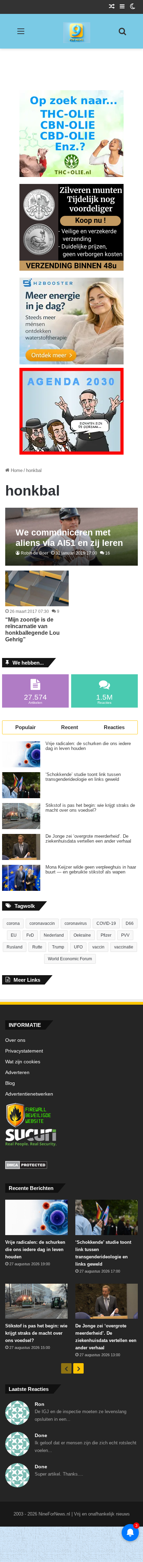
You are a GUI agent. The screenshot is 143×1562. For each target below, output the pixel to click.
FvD (30, 935)
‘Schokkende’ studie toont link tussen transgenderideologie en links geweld (83, 777)
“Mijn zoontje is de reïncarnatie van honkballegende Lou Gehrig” (32, 630)
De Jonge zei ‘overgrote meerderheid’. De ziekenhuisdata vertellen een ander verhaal (88, 839)
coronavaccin (42, 923)
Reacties (114, 727)
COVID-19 (106, 923)
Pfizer (106, 935)
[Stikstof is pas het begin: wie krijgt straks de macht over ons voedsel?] (21, 816)
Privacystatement (24, 1051)
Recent (69, 727)
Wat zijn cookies (22, 1061)
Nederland (54, 935)
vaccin (98, 947)
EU (14, 935)
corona (13, 923)
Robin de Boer (34, 553)
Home (16, 470)
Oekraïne (82, 935)
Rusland (15, 947)
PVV (125, 935)
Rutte (37, 947)
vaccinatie (123, 947)
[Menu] (20, 34)
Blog (10, 1083)
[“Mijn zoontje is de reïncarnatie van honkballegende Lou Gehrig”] (37, 588)
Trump (58, 947)
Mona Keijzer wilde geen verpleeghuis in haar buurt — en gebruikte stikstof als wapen (90, 870)
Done (41, 1435)
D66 (130, 923)
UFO (78, 947)
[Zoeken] (122, 34)
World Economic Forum (70, 958)
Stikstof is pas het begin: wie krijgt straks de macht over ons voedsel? (90, 808)
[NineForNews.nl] (71, 31)
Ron (39, 1404)
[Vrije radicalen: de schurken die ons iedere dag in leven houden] (21, 754)
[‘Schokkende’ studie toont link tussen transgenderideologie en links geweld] (21, 785)
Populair (25, 727)
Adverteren (17, 1072)
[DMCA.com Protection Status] (71, 1166)
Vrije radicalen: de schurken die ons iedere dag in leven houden (88, 746)
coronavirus (76, 923)
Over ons (15, 1040)
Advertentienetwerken (29, 1094)
